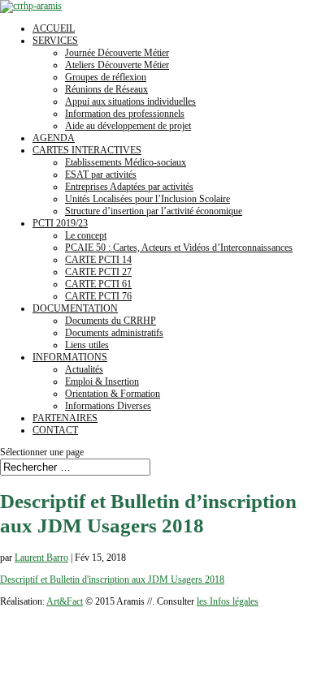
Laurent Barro (41, 557)
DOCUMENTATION (75, 308)
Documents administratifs (114, 332)
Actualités (84, 369)
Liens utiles (87, 345)
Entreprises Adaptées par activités (129, 186)
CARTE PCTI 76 (98, 296)
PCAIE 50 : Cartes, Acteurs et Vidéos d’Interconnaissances (179, 247)
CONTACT (55, 430)
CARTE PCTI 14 (98, 259)
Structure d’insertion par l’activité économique (153, 211)
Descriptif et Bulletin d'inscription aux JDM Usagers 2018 (112, 579)
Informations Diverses (108, 405)
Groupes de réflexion (105, 77)
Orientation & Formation (112, 393)
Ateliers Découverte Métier (117, 65)
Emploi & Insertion (102, 381)
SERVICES (55, 40)
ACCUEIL (54, 28)
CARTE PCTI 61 (98, 284)
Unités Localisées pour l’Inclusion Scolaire (147, 199)
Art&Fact (64, 601)
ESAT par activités (101, 174)
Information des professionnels (125, 113)
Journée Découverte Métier (117, 52)
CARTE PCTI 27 (98, 272)
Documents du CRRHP (110, 320)
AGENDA (54, 138)
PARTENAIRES (65, 418)
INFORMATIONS (70, 357)
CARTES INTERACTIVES (87, 150)
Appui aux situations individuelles (130, 101)
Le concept (85, 235)
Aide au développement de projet (128, 125)
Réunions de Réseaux (106, 89)
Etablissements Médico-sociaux (125, 162)
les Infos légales (227, 601)
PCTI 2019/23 (60, 223)
